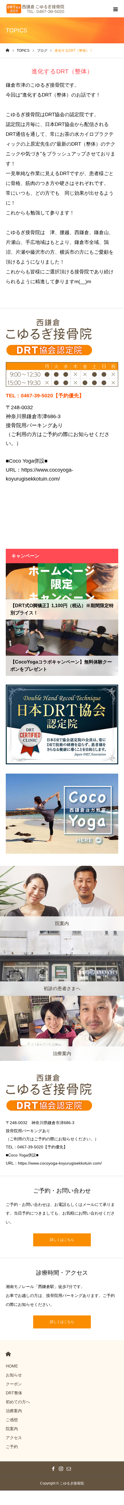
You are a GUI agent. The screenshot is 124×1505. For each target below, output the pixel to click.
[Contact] (69, 1468)
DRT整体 (14, 1393)
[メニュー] (115, 8)
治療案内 (14, 1410)
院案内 (12, 1428)
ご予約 (12, 1446)
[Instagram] (61, 1468)
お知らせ (14, 1375)
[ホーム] (7, 50)
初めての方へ (18, 1402)
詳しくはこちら (62, 1240)
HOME (8, 1354)
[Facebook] (53, 1468)
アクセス (14, 1437)
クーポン (14, 1384)
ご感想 (12, 1419)
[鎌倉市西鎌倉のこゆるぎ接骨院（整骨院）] (35, 9)
